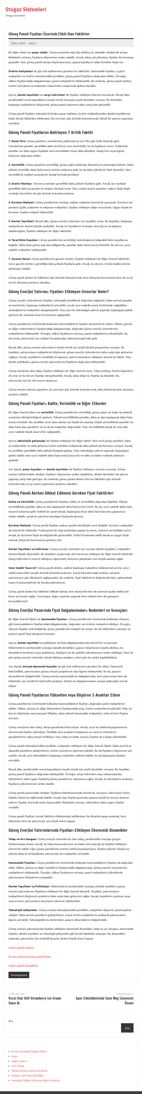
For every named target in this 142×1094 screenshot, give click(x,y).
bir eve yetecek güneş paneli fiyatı (29, 956)
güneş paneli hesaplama (23, 965)
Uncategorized (19, 974)
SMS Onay (17, 1065)
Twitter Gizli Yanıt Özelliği (27, 1075)
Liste (14, 1056)
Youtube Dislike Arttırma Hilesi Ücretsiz (35, 1080)
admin (32, 42)
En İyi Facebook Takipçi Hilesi (29, 1051)
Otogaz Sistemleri (26, 9)
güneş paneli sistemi (21, 947)
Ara (10, 1021)
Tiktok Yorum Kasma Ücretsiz (29, 1070)
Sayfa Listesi (18, 1061)
